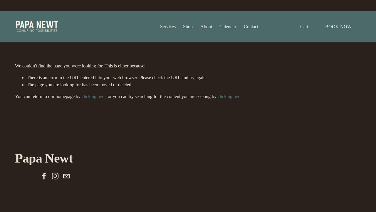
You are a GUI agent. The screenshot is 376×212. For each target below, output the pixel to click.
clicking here (93, 96)
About (206, 26)
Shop (188, 26)
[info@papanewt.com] (66, 176)
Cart (304, 26)
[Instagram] (55, 176)
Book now (338, 26)
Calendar (227, 26)
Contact (251, 26)
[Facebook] (44, 176)
